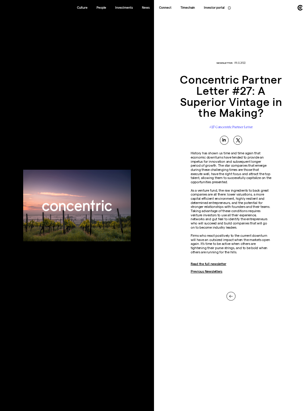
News (146, 7)
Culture (82, 7)
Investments (124, 7)
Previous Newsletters (206, 271)
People (101, 7)
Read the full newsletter (208, 264)
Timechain (187, 7)
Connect (165, 7)
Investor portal (214, 7)
